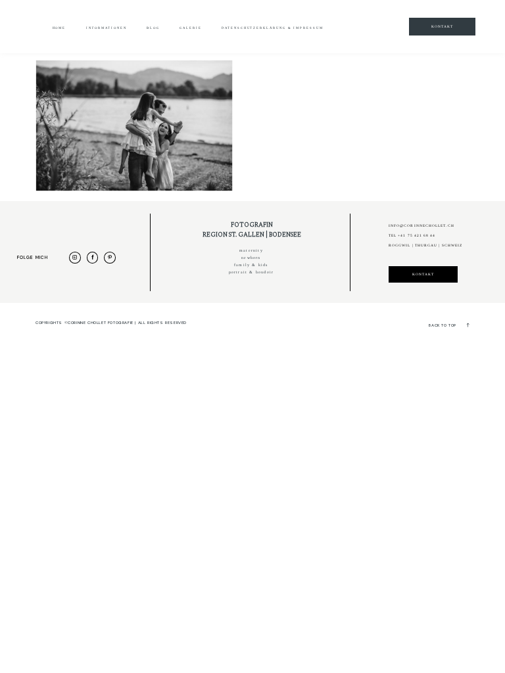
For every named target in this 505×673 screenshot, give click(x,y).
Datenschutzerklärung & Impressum (272, 28)
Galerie (190, 28)
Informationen (106, 28)
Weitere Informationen (207, 33)
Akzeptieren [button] (293, 33)
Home (59, 28)
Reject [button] (348, 33)
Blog (153, 28)
